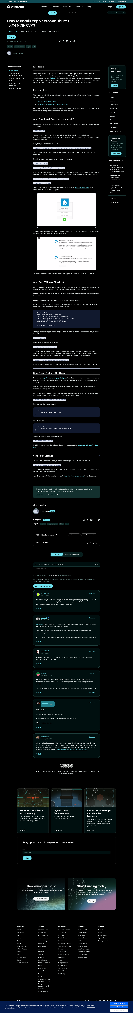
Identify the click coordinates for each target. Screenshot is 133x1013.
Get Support (112, 1)
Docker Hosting (82, 943)
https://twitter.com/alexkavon (74, 476)
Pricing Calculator (63, 962)
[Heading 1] (48, 564)
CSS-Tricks (61, 935)
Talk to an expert (115, 131)
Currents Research (63, 941)
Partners (19, 943)
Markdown (53, 78)
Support (100, 930)
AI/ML (112, 97)
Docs (98, 1)
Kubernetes (114, 124)
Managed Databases (44, 962)
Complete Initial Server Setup (47, 101)
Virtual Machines (83, 954)
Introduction (38, 67)
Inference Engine (43, 938)
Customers (20, 941)
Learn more (58, 830)
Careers (104, 1)
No (95, 542)
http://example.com (82, 187)
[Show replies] (96, 692)
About (19, 930)
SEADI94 (43, 673)
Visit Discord (116, 153)
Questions (62, 13)
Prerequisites (13, 70)
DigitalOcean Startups (64, 943)
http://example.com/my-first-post (54, 378)
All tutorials (114, 127)
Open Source (62, 951)
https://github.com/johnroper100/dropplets (72, 749)
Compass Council (63, 949)
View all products (41, 899)
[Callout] (60, 564)
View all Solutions (83, 957)
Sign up (120, 7)
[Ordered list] (56, 564)
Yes (89, 542)
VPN (79, 941)
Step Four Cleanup (15, 88)
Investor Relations (22, 962)
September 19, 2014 (47, 675)
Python (112, 112)
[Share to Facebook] (63, 41)
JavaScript (113, 108)
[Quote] (58, 564)
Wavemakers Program (64, 946)
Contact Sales (121, 1)
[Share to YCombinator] (70, 41)
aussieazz (45, 703)
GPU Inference (82, 932)
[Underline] (39, 564)
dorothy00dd (45, 593)
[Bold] (35, 564)
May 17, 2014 (45, 595)
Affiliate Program (22, 949)
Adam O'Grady (45, 651)
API (38, 974)
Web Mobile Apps (83, 949)
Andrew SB (44, 618)
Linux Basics (114, 105)
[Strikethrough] (41, 564)
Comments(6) (56, 554)
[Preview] (95, 564)
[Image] (45, 564)
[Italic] (37, 564)
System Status (102, 938)
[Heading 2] (50, 564)
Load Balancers (42, 960)
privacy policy (49, 1005)
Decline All (119, 1006)
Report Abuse (102, 935)
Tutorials (52, 13)
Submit (27, 858)
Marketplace (61, 957)
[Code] (64, 564)
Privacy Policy (21, 957)
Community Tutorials (64, 930)
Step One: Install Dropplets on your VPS (53, 119)
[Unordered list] (54, 564)
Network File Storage (44, 971)
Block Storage (42, 968)
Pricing (60, 960)
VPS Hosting (82, 935)
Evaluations (41, 943)
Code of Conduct (63, 971)
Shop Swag (61, 974)
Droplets (40, 949)
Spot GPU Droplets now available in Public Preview (23, 1)
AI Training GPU (82, 930)
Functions (40, 954)
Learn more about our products (47, 495)
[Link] (43, 564)
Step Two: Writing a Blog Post (48, 282)
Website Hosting (83, 938)
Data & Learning (42, 941)
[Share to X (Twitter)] (60, 41)
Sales (100, 932)
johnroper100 (45, 736)
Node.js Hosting (82, 946)
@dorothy (39, 624)
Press (19, 951)
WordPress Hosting (84, 951)
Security (19, 960)
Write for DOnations (64, 938)
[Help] (97, 564)
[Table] (62, 564)
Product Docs (74, 13)
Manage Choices (119, 1010)
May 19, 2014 (45, 620)
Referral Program (22, 946)
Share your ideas (103, 941)
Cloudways (41, 989)
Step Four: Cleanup (43, 455)
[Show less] (96, 593)
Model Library (42, 946)
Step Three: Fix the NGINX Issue (49, 373)
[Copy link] (74, 41)
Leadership (20, 932)
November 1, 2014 (47, 705)
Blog (94, 1)
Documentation (62, 965)
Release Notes (62, 968)
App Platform (41, 957)
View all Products (43, 991)
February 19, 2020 (46, 739)
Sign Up (23, 830)
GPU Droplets (42, 932)
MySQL (112, 116)
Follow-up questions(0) (73, 554)
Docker (112, 120)
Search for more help (89, 535)
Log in (110, 7)
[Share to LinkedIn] (67, 41)
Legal (19, 954)
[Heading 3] (52, 564)
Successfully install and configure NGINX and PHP (54, 104)
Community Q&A (62, 932)
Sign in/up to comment (43, 586)
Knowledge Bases (43, 930)
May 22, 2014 (45, 653)
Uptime (40, 976)
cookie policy (91, 1007)
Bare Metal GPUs (43, 935)
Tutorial (11, 37)
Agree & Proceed (119, 1003)
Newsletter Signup (63, 954)
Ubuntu (16, 31)
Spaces (40, 965)
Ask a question (74, 535)
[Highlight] (47, 564)
